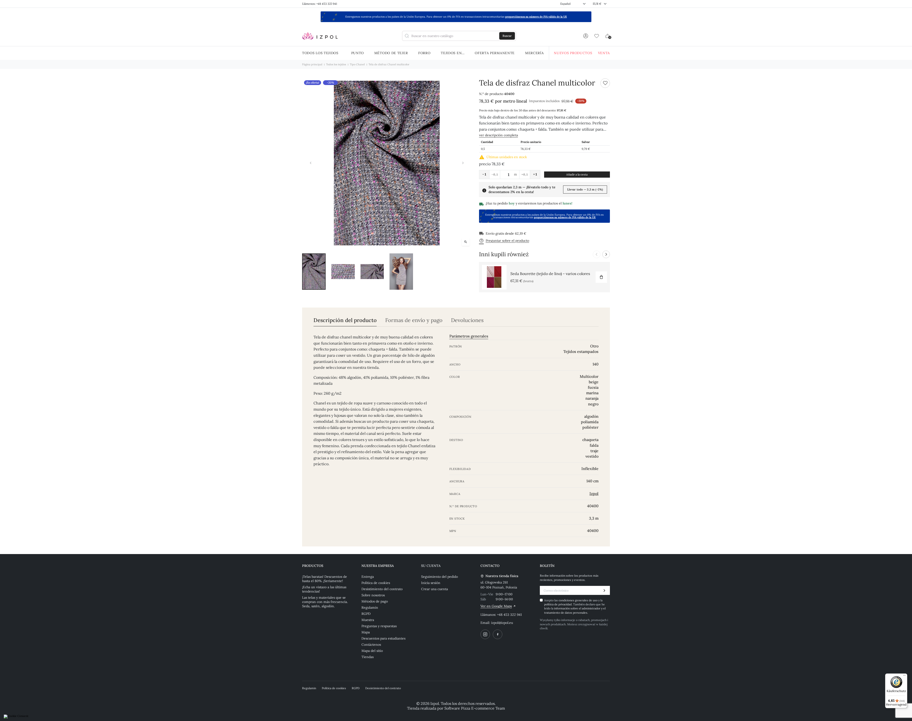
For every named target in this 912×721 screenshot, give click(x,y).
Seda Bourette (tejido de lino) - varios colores (550, 273)
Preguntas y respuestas (379, 626)
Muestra (367, 620)
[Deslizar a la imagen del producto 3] (372, 271)
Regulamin (369, 607)
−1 (484, 174)
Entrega (367, 576)
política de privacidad (558, 604)
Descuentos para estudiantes (383, 638)
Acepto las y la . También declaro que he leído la (575, 606)
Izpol (593, 493)
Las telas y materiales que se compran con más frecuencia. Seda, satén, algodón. (325, 601)
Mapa (365, 632)
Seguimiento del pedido (439, 576)
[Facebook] (497, 634)
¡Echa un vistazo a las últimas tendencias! (324, 589)
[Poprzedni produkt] (596, 254)
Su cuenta (431, 566)
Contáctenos (371, 644)
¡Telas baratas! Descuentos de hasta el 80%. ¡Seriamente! (324, 578)
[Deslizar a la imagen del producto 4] (401, 271)
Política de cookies (375, 583)
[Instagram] (485, 634)
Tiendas (367, 657)
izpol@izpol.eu (502, 623)
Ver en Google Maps (496, 606)
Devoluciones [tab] (467, 320)
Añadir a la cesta (577, 174)
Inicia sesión (430, 583)
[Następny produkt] (606, 254)
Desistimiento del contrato (382, 589)
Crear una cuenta (434, 589)
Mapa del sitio (372, 651)
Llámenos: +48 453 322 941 (319, 3)
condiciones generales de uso (578, 600)
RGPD (365, 614)
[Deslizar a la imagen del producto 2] (343, 271)
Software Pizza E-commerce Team (474, 708)
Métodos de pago (374, 601)
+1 (535, 174)
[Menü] (904, 676)
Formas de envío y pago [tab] (413, 320)
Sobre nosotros (373, 595)
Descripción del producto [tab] (345, 320)
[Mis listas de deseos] (596, 36)
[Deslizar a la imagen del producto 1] (314, 271)
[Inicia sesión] (585, 36)
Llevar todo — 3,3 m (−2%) (585, 189)
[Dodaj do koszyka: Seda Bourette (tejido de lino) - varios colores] (601, 277)
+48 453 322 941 (509, 614)
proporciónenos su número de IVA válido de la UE (536, 16)
